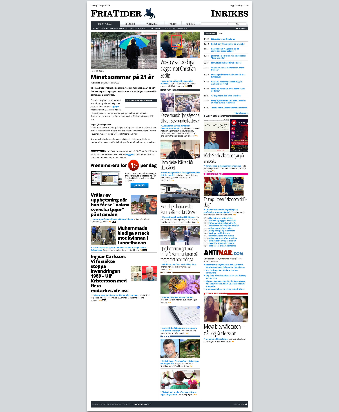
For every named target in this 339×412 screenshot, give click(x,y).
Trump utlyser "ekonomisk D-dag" (225, 202)
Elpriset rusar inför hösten (221, 218)
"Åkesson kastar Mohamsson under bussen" (227, 68)
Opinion (190, 23)
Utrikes (141, 28)
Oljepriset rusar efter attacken (223, 238)
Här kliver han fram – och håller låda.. (179, 264)
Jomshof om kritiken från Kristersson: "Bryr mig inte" (228, 57)
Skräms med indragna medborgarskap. (223, 166)
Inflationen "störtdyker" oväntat (224, 225)
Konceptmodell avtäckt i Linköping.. (178, 217)
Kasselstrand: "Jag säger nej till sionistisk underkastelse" (225, 49)
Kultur (173, 23)
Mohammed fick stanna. (217, 339)
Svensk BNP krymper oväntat (222, 240)
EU (174, 28)
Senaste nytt (211, 33)
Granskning (182, 28)
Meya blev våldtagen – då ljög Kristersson (224, 329)
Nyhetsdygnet (241, 113)
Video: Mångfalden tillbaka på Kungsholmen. (113, 219)
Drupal (244, 404)
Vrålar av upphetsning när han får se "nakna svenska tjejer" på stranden (110, 204)
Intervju (114, 28)
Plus (220, 33)
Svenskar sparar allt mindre (221, 243)
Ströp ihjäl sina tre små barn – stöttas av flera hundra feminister (228, 101)
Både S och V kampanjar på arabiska (227, 44)
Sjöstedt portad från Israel (223, 39)
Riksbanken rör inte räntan (221, 235)
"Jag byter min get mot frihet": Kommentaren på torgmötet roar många (179, 254)
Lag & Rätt (123, 28)
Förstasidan (105, 23)
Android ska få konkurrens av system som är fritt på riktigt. (178, 329)
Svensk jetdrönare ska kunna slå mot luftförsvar (228, 75)
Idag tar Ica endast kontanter (222, 246)
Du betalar (166, 28)
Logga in (130, 154)
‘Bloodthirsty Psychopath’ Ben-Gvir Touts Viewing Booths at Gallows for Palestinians (225, 265)
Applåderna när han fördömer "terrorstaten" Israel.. (175, 127)
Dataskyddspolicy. (142, 404)
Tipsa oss (242, 28)
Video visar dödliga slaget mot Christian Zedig (178, 68)
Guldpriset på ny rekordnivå (222, 230)
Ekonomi (130, 23)
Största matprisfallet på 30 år (222, 223)
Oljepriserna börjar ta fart (221, 228)
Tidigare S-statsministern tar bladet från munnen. (115, 295)
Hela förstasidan (100, 28)
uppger (115, 106)
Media (157, 28)
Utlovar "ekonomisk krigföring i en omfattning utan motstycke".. (221, 210)
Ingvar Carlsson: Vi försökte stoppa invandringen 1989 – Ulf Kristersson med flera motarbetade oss (109, 273)
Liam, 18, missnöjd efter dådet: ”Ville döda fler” (228, 89)
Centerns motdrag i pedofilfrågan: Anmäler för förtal (226, 82)
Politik (150, 28)
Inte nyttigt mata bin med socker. (177, 297)
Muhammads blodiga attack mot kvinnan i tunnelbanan (133, 235)
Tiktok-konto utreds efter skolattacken (229, 107)
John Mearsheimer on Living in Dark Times (225, 289)
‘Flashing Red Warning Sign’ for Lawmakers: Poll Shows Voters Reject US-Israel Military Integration (225, 284)
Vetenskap (152, 23)
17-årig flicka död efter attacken (226, 95)
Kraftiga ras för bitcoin (219, 233)
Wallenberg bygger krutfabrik (222, 220)
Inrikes (133, 28)
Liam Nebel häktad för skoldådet (226, 63)
